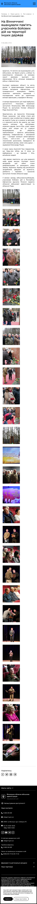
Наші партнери (7, 867)
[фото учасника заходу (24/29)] (11, 653)
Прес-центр (15, 14)
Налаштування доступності (14, 803)
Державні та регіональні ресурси (14, 863)
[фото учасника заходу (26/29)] (11, 692)
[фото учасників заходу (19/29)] (11, 554)
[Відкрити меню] (34, 3)
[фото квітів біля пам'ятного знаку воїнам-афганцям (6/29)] (11, 296)
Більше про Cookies (21, 899)
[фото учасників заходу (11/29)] (11, 395)
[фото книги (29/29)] (11, 752)
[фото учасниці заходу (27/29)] (11, 712)
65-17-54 (16, 854)
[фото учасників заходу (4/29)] (11, 257)
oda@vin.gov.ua (8, 840)
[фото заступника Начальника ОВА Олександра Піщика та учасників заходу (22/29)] (11, 613)
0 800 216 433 (7, 847)
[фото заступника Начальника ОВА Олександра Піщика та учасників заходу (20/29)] (11, 574)
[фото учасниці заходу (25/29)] (11, 673)
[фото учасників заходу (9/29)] (11, 356)
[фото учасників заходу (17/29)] (11, 514)
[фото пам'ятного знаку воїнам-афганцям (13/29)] (11, 435)
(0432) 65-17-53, (8, 854)
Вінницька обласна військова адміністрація (12, 3)
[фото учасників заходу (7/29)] (11, 316)
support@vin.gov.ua (25, 879)
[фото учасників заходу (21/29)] (11, 593)
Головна (4, 14)
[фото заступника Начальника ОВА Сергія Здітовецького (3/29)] (11, 237)
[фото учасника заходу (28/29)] (11, 732)
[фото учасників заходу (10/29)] (11, 376)
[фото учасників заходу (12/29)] (11, 415)
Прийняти (8, 899)
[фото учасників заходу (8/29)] (11, 336)
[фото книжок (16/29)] (11, 494)
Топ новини (27, 14)
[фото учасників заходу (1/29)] (11, 197)
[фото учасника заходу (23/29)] (11, 633)
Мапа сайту (6, 788)
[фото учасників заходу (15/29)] (11, 475)
